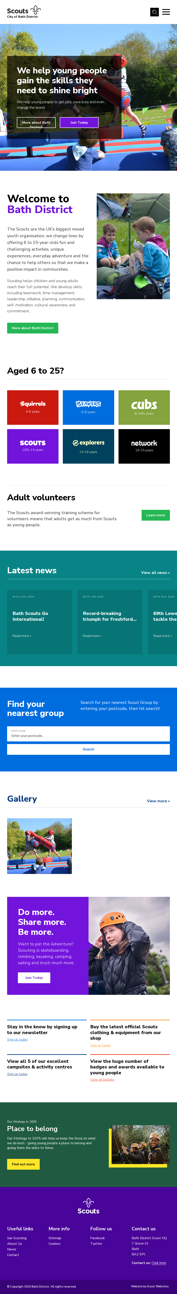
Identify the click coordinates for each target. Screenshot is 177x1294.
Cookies (54, 1243)
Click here (159, 1263)
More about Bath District (36, 124)
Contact (13, 1255)
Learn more (155, 515)
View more (157, 801)
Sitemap (55, 1238)
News (11, 1249)
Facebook (97, 1238)
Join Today (79, 122)
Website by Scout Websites (150, 1286)
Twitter (96, 1243)
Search (88, 749)
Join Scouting (17, 1238)
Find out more (23, 1164)
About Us (14, 1243)
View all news (154, 572)
